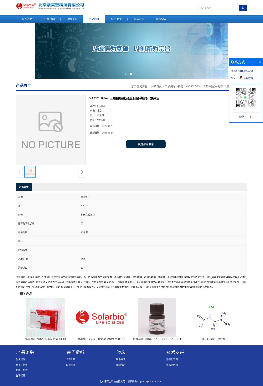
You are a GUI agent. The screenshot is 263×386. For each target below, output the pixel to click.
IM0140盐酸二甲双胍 (213, 339)
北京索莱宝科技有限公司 (112, 381)
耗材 (180, 86)
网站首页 (156, 86)
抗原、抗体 (22, 370)
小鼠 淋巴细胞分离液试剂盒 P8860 (45, 339)
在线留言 (161, 19)
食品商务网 (172, 365)
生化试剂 (20, 359)
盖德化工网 (172, 359)
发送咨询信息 (146, 144)
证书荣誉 (116, 19)
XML (159, 381)
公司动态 (71, 19)
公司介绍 (49, 19)
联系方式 (138, 19)
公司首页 (27, 19)
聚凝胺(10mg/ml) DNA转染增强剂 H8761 (101, 339)
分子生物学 (22, 365)
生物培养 (20, 375)
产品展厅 (94, 19)
